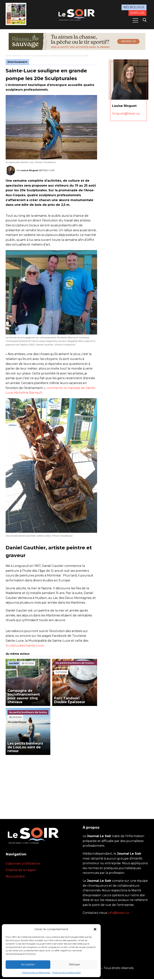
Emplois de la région (21, 870)
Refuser (74, 964)
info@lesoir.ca (118, 913)
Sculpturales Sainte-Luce (25, 645)
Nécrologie (134, 7)
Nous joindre (15, 876)
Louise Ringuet (29, 170)
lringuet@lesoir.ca (126, 113)
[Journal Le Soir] (77, 14)
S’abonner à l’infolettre (23, 863)
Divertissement (14, 55)
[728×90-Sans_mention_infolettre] (77, 41)
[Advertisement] (51, 783)
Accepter (28, 964)
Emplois (137, 13)
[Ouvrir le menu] (135, 20)
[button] (95, 929)
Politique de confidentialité (36, 972)
